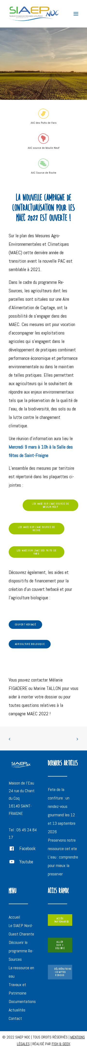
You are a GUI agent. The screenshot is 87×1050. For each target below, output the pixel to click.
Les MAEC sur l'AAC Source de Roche (37, 528)
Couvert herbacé (25, 624)
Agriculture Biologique (30, 644)
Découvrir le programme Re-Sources (21, 951)
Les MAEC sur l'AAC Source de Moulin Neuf (51, 505)
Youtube (26, 862)
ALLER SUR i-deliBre (60, 945)
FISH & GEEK (61, 1043)
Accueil (14, 917)
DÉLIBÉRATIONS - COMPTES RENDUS (63, 972)
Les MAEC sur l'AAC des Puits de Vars (37, 552)
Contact (15, 1018)
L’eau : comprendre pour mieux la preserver (63, 865)
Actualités (17, 1010)
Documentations (22, 1001)
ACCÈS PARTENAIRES (61, 920)
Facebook (27, 848)
